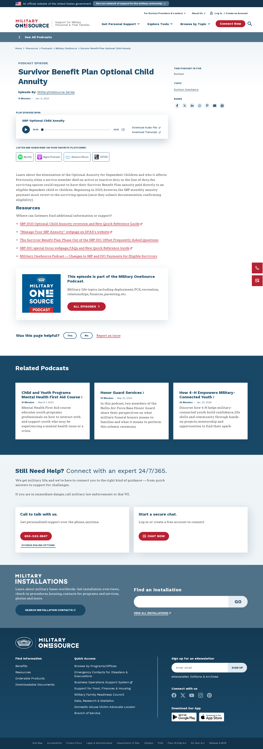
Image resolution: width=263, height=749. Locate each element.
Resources (32, 48)
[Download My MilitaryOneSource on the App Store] (211, 717)
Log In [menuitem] (218, 13)
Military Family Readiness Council (99, 694)
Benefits (21, 666)
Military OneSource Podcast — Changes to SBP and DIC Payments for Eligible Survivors (88, 256)
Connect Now (230, 23)
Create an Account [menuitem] (237, 13)
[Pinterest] (209, 695)
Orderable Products (30, 678)
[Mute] (123, 129)
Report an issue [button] (108, 335)
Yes (70, 335)
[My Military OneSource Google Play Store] (185, 717)
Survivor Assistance (186, 89)
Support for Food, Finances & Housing (102, 688)
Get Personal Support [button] (119, 24)
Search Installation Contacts (49, 610)
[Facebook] (174, 695)
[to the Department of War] (18, 3)
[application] (74, 129)
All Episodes (85, 306)
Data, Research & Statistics (94, 701)
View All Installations (151, 613)
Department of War (128, 743)
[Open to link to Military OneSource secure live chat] (257, 280)
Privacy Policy (74, 743)
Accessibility (54, 743)
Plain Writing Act (177, 743)
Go (238, 601)
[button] (131, 3)
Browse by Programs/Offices (95, 666)
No (86, 335)
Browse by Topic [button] (193, 24)
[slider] (75, 129)
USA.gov (148, 743)
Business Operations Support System (101, 682)
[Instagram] (200, 695)
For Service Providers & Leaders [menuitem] (163, 13)
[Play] (26, 130)
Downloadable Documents (34, 684)
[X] (182, 695)
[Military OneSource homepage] (35, 23)
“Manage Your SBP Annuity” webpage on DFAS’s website (64, 232)
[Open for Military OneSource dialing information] (257, 268)
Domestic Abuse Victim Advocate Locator (104, 707)
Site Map (37, 743)
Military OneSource (66, 48)
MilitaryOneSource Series (56, 92)
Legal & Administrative (99, 743)
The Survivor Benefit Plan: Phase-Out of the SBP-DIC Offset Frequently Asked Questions (89, 240)
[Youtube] (191, 695)
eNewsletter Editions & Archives (195, 676)
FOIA (160, 743)
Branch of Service (87, 713)
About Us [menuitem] (197, 13)
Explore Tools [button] (158, 24)
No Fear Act (197, 743)
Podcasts (46, 48)
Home (18, 48)
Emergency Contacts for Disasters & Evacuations (101, 674)
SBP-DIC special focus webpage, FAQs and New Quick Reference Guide (74, 248)
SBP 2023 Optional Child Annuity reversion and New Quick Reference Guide (79, 224)
